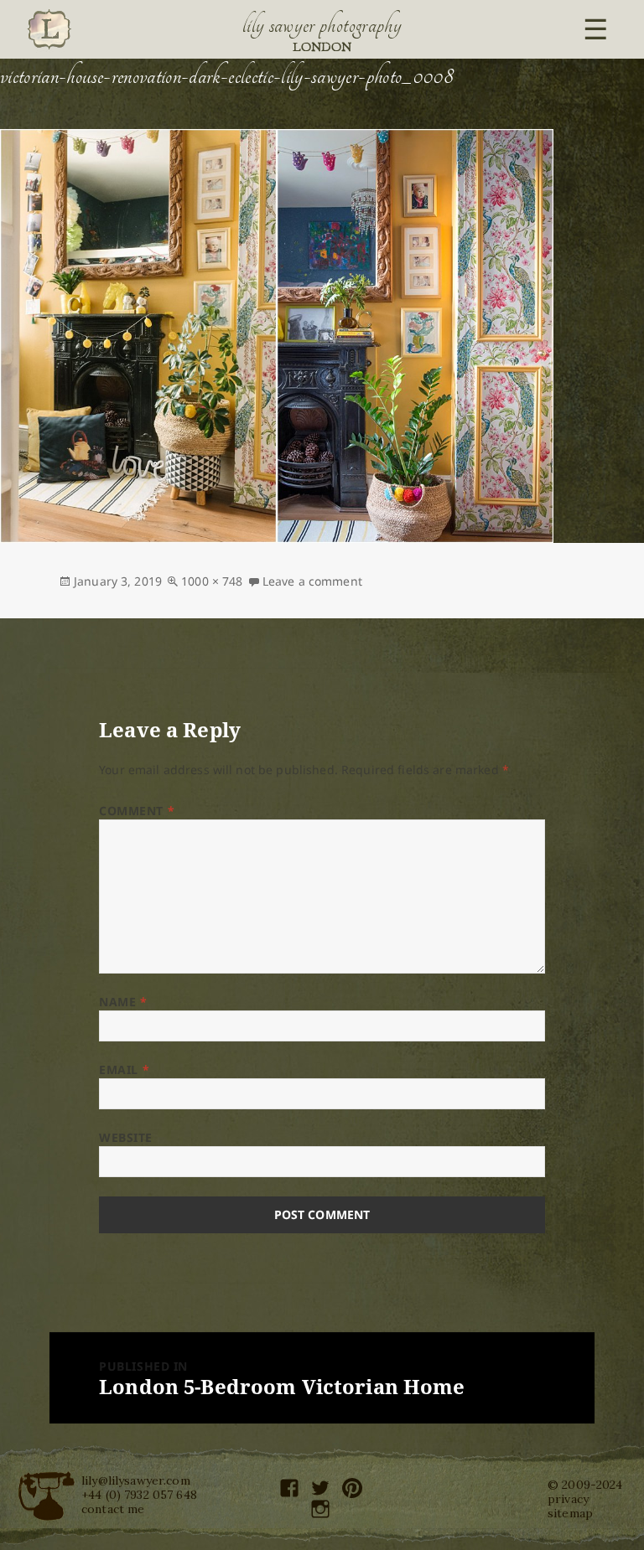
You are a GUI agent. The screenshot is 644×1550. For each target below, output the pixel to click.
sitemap (570, 1513)
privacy (568, 1498)
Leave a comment (312, 581)
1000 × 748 (211, 581)
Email (124, 1069)
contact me (112, 1508)
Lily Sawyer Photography (322, 25)
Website (126, 1137)
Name (123, 1002)
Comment (136, 811)
